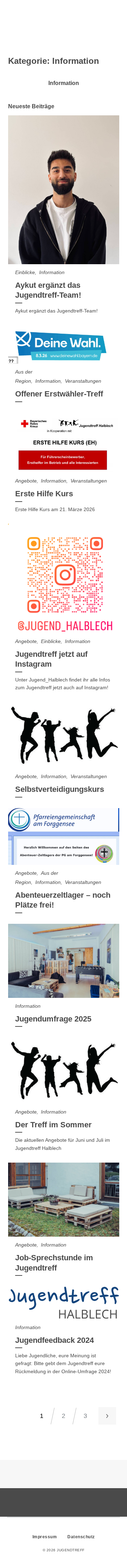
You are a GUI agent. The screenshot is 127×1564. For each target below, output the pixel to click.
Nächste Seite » (107, 1416)
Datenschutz (81, 1536)
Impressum (44, 1536)
